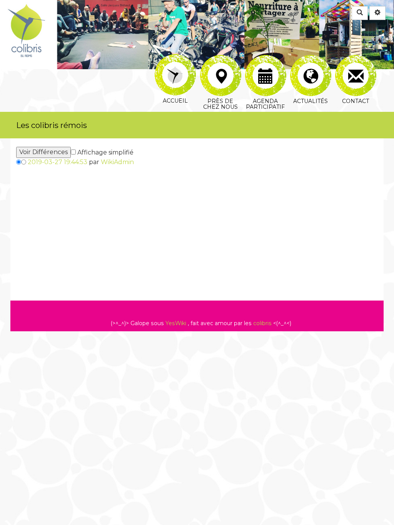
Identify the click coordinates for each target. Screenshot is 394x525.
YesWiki (175, 323)
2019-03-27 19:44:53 (57, 162)
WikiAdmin (117, 162)
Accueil (175, 59)
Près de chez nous (220, 59)
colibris (262, 323)
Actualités (310, 59)
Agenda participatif (265, 59)
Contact (355, 59)
